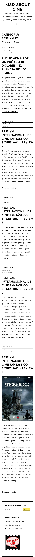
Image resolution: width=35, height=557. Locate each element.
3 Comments (5, 202)
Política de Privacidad (13, 528)
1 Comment (5, 126)
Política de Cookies (12, 525)
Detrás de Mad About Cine (14, 522)
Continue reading (10, 111)
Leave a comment (7, 53)
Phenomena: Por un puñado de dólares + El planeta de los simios (15, 66)
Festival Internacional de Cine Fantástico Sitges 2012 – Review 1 (17, 365)
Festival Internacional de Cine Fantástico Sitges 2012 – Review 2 (17, 285)
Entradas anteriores (10, 492)
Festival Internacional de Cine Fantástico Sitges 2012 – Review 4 (17, 139)
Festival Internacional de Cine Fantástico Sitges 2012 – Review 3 (17, 215)
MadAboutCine (6, 50)
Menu (17, 24)
